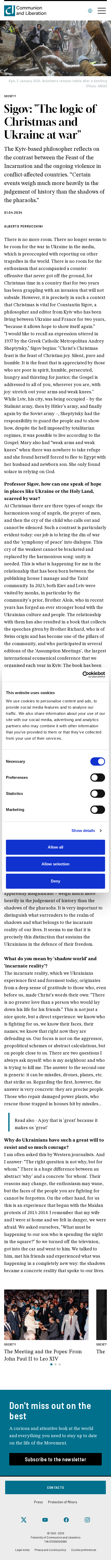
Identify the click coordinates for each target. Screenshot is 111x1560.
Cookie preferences (83, 1549)
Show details (83, 830)
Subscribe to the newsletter (55, 1459)
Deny (55, 881)
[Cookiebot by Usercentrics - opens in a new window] (82, 674)
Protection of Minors (62, 1502)
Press (38, 1502)
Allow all (56, 847)
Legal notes (22, 1549)
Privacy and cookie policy (50, 1549)
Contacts (55, 1487)
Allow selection (56, 864)
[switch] (97, 777)
